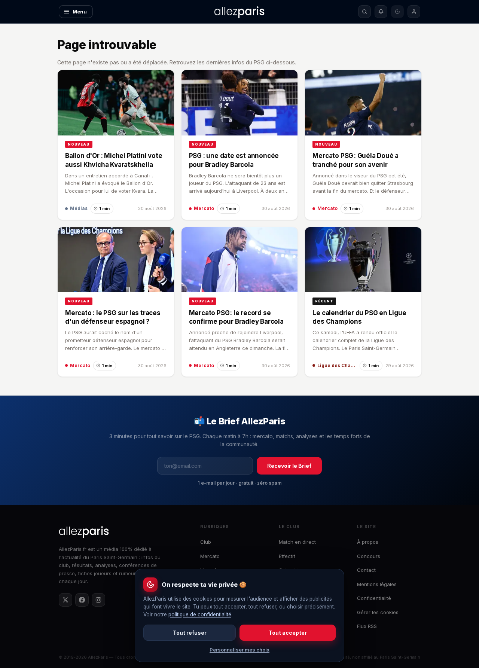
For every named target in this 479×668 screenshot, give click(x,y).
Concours (368, 556)
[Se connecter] (414, 11)
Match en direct (297, 542)
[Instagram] (98, 600)
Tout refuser (190, 632)
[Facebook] (82, 600)
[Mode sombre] (397, 11)
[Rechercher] (364, 11)
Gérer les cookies (378, 612)
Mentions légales (377, 584)
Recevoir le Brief (289, 466)
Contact (366, 570)
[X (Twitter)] (65, 600)
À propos (367, 542)
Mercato (210, 556)
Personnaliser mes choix (239, 650)
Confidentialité (374, 598)
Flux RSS (367, 626)
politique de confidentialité (199, 614)
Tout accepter (288, 632)
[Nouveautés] (381, 11)
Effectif (287, 556)
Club (205, 542)
